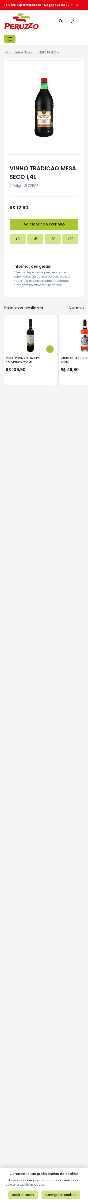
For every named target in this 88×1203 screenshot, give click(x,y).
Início (7, 52)
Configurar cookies (60, 1194)
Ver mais (76, 307)
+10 (52, 239)
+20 (70, 239)
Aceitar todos (23, 1194)
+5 (35, 239)
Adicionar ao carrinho (44, 224)
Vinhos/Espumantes (28, 52)
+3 (17, 239)
